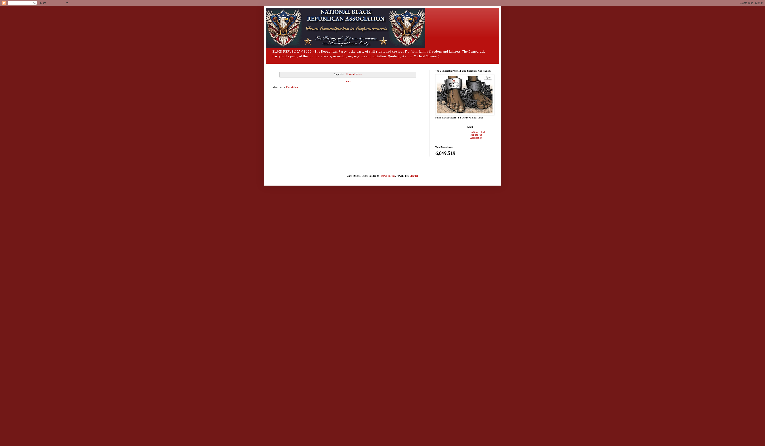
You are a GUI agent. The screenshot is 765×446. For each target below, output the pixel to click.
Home (348, 81)
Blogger (414, 176)
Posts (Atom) (292, 87)
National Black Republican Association (477, 135)
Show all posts (354, 74)
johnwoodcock (387, 176)
